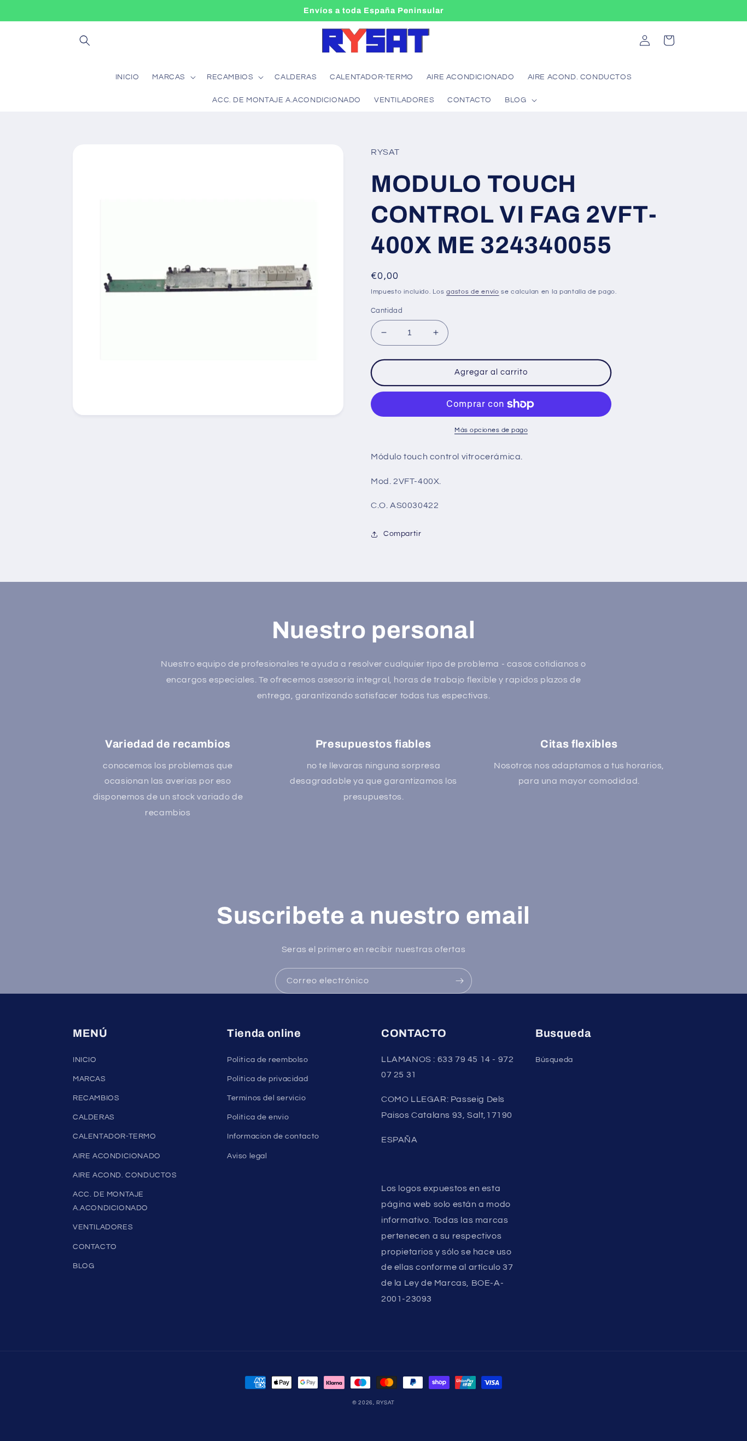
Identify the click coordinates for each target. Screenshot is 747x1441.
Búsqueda (554, 1060)
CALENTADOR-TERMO (114, 1136)
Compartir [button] (402, 534)
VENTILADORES (103, 1227)
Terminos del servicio (266, 1098)
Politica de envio (258, 1117)
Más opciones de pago (491, 430)
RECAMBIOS (96, 1098)
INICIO (85, 1060)
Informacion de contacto (273, 1136)
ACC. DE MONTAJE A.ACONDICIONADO (110, 1201)
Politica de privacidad (267, 1079)
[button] (85, 40)
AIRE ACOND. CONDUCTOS (125, 1175)
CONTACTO (95, 1247)
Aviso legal (247, 1156)
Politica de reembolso (267, 1060)
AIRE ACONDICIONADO (117, 1156)
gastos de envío (472, 291)
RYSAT (385, 1402)
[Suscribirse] (459, 981)
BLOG (83, 1266)
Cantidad (386, 310)
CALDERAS (94, 1117)
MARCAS (89, 1079)
